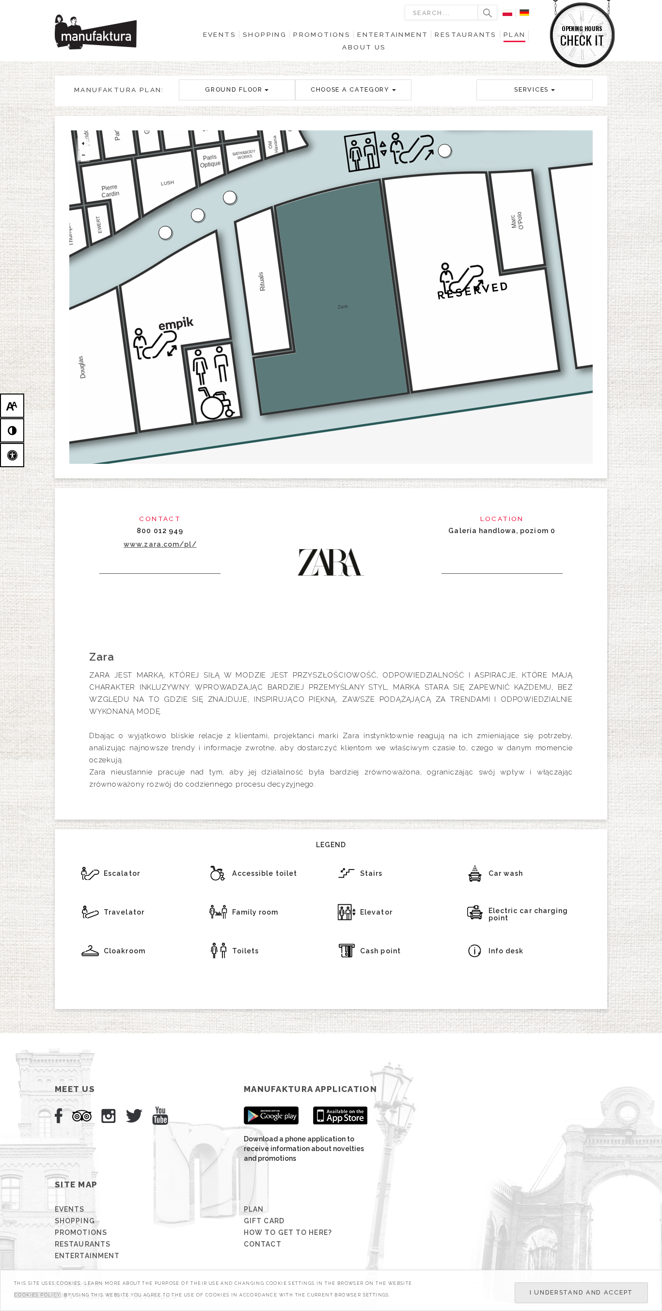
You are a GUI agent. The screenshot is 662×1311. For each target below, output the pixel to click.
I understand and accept (581, 1292)
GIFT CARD (264, 1221)
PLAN (254, 1209)
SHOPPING (75, 1221)
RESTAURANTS (82, 1244)
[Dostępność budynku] (12, 455)
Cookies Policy (38, 1295)
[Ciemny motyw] (12, 430)
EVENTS (70, 1209)
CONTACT (263, 1244)
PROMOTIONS (81, 1232)
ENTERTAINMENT (87, 1256)
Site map (76, 1184)
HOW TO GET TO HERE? (288, 1232)
